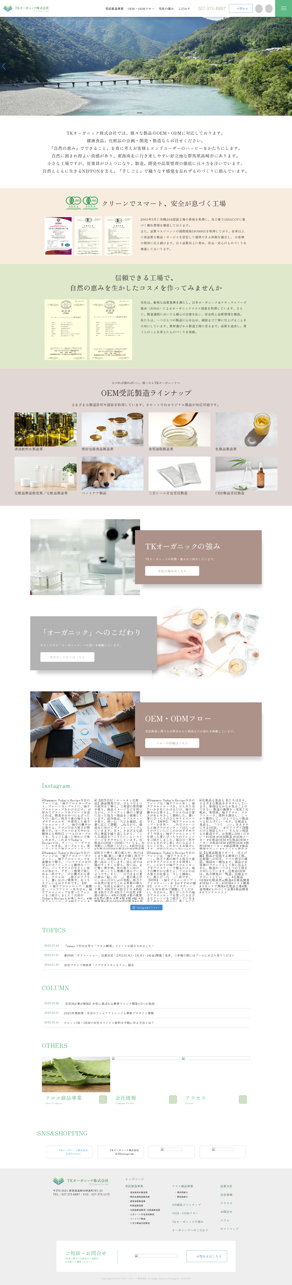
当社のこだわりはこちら (67, 657)
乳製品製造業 (226, 448)
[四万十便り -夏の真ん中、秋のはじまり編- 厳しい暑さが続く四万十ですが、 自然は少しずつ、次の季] (119, 876)
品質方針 (226, 1186)
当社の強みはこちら (172, 571)
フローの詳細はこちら (172, 743)
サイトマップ (229, 1229)
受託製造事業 (134, 1186)
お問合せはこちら (209, 1256)
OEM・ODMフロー (185, 1213)
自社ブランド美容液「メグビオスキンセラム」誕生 (99, 965)
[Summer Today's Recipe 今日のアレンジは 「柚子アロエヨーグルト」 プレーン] (67, 824)
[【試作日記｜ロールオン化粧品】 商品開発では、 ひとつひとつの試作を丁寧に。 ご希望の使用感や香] (119, 824)
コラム (224, 1220)
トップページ (134, 1179)
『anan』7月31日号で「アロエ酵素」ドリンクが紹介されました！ (109, 946)
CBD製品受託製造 (230, 493)
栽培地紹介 (182, 1196)
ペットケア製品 (94, 493)
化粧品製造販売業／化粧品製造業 (41, 493)
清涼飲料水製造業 (29, 448)
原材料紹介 (182, 1192)
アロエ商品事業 (182, 1186)
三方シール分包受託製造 (168, 493)
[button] (4, 66)
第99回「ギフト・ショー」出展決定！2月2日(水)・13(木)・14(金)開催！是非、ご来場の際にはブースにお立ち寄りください (169, 955)
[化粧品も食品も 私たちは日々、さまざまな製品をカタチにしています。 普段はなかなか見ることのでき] (224, 824)
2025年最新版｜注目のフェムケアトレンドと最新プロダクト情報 (109, 1013)
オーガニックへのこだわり (190, 1230)
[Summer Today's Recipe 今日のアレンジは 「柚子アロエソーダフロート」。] (67, 876)
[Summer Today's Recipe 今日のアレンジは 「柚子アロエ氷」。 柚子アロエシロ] (172, 824)
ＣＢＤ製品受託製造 (140, 1223)
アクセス (226, 1203)
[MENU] (283, 8)
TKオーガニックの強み (188, 1222)
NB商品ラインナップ (186, 1204)
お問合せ (242, 8)
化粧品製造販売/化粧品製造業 (145, 1209)
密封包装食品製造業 (98, 448)
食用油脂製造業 (161, 448)
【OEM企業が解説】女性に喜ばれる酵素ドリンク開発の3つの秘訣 (109, 1003)
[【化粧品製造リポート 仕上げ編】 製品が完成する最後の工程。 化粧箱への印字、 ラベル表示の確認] (224, 876)
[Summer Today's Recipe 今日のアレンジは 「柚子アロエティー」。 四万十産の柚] (172, 876)
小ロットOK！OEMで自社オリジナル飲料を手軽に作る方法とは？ (109, 1023)
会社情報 (226, 1195)
